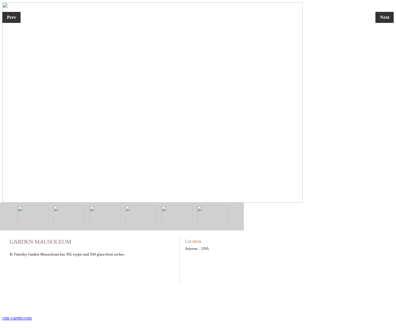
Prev (11, 17)
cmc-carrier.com (17, 318)
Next (384, 17)
